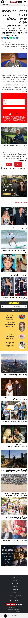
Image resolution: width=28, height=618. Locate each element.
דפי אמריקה (15, 592)
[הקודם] (2, 616)
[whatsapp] (11, 38)
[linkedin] (5, 38)
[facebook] (17, 38)
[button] (4, 100)
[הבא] (8, 616)
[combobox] (14, 306)
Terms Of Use (19, 121)
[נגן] (5, 616)
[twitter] (8, 38)
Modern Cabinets (15, 601)
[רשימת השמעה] (12, 616)
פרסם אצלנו (15, 577)
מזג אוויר (17, 5)
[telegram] (14, 38)
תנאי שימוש (15, 583)
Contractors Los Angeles (15, 598)
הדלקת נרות (24, 5)
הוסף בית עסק (14, 311)
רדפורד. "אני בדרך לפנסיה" (20, 68)
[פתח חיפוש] (6, 1)
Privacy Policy (14, 121)
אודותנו (15, 580)
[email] (2, 38)
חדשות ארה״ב (15, 586)
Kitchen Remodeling (15, 595)
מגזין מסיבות (15, 589)
